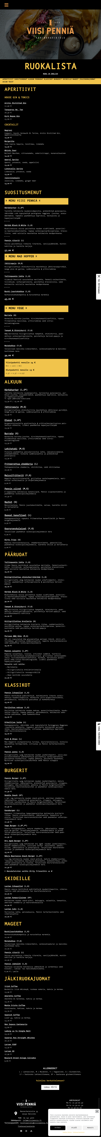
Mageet (76, 79)
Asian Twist (8, 82)
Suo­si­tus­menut (20, 79)
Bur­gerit (58, 79)
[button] (97, 1111)
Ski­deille (67, 79)
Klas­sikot (48, 79)
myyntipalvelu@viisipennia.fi (34, 1123)
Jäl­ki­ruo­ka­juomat (87, 79)
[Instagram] (26, 1131)
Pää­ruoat (39, 79)
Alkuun (31, 79)
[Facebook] (21, 1131)
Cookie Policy (67, 1132)
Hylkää (74, 1128)
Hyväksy (58, 1128)
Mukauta (90, 1128)
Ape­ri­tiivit (8, 79)
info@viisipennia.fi (32, 1120)
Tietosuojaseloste (78, 1132)
